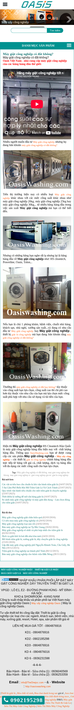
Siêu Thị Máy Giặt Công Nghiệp (20, 706)
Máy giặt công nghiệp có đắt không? (28, 54)
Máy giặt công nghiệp (44, 142)
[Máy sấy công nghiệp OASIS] (37, 7)
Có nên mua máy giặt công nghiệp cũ (20, 520)
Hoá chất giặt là (11, 573)
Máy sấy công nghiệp (35, 573)
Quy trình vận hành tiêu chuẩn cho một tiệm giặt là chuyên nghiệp (34, 490)
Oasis (57, 603)
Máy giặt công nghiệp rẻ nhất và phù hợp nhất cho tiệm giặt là (32, 530)
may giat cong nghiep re (20, 475)
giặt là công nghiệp (21, 334)
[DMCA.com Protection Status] (10, 580)
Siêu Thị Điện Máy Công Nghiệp (53, 706)
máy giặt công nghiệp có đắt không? (39, 145)
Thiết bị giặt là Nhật (46, 570)
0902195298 (25, 700)
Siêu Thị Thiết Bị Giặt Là (58, 703)
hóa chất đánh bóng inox (57, 696)
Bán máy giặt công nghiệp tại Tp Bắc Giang (23, 527)
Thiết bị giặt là (8, 693)
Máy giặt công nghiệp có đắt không (32, 472)
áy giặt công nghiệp (23, 331)
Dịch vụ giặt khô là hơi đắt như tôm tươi (21, 536)
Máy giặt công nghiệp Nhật (17, 570)
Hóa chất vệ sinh (25, 693)
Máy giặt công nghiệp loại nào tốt (18, 523)
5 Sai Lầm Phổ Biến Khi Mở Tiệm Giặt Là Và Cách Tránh (30, 487)
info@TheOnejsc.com (32, 682)
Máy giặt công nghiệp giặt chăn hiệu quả (22, 517)
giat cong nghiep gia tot (41, 475)
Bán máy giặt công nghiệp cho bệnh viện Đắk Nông (27, 554)
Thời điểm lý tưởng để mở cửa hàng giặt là (22, 496)
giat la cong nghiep (60, 475)
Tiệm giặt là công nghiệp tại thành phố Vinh (23, 551)
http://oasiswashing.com (38, 686)
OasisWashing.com (39, 453)
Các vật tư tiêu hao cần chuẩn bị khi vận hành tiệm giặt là (30, 484)
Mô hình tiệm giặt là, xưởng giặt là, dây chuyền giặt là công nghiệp (35, 539)
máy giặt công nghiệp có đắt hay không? (36, 387)
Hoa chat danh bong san (46, 693)
